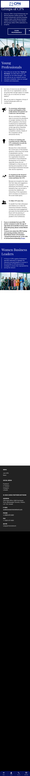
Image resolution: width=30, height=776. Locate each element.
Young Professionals (16, 31)
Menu (4, 774)
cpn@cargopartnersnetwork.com (12, 509)
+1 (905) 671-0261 (8, 515)
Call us (18, 774)
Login (11, 774)
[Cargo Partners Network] (15, 4)
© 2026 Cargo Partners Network (14, 495)
